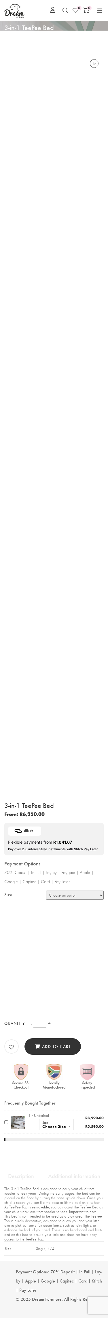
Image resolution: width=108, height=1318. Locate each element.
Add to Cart (56, 1046)
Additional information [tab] (74, 1176)
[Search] (65, 10)
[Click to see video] (94, 63)
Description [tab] (21, 1176)
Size (8, 894)
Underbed (41, 1115)
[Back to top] (93, 1286)
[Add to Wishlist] (11, 1047)
